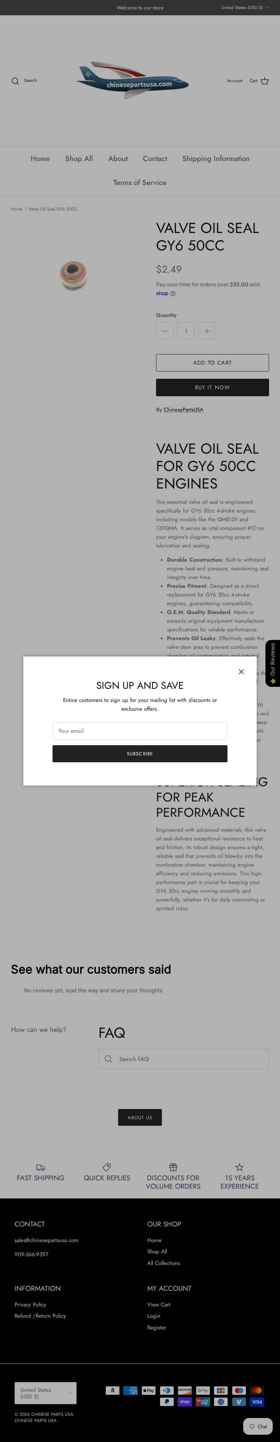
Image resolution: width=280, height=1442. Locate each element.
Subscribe (140, 753)
